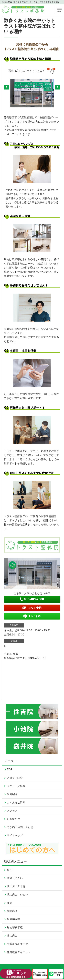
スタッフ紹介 (15, 777)
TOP (9, 769)
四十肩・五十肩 (16, 886)
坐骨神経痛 (13, 919)
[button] (6, 87)
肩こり (11, 870)
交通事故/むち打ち (18, 944)
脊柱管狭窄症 (15, 927)
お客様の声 (13, 819)
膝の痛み (12, 935)
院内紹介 (12, 794)
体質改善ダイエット (19, 952)
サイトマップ (15, 835)
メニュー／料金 (16, 786)
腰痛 (9, 902)
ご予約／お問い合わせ (20, 827)
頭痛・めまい (15, 878)
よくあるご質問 (16, 802)
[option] (32, 93)
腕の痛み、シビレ (17, 894)
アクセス (12, 810)
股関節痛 (12, 911)
